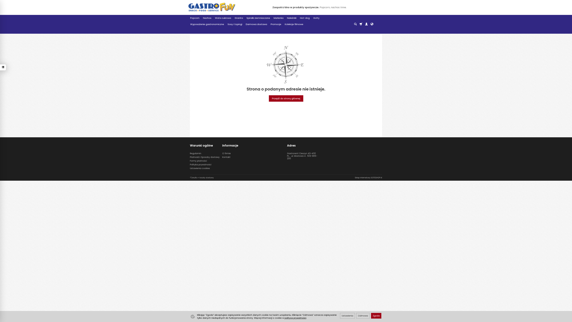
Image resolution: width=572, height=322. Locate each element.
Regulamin (195, 153)
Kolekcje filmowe (294, 24)
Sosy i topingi (235, 24)
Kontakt (226, 157)
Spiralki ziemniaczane (258, 18)
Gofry (316, 18)
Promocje (276, 24)
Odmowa (363, 315)
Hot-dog (305, 18)
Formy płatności (198, 160)
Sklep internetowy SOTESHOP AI (368, 177)
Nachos (207, 18)
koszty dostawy (207, 177)
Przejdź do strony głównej (286, 98)
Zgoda (376, 315)
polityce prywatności (295, 317)
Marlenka (278, 18)
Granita (239, 18)
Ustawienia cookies (200, 168)
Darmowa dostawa (256, 24)
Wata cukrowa (223, 18)
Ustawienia (347, 315)
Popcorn (194, 18)
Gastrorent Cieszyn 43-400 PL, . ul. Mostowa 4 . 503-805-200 (302, 156)
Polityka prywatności (200, 164)
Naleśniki (291, 18)
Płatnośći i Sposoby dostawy (205, 157)
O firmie (226, 153)
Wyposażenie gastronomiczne (207, 24)
